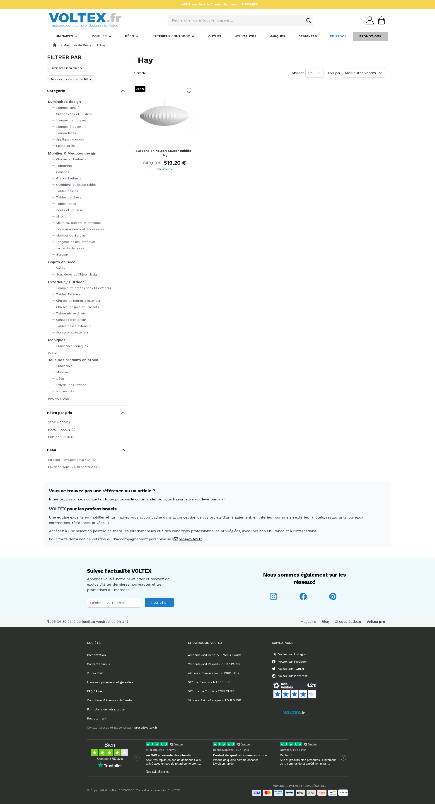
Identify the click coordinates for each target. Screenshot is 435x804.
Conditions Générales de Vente (109, 700)
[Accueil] (55, 45)
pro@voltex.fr (190, 539)
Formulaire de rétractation (106, 709)
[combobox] (240, 20)
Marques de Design (78, 45)
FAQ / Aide (94, 691)
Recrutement (96, 718)
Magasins (308, 622)
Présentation (96, 655)
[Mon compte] (368, 20)
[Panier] (380, 20)
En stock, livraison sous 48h (70, 79)
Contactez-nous (98, 664)
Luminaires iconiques (65, 68)
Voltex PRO (95, 673)
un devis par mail (210, 499)
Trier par (333, 73)
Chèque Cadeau (348, 622)
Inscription (159, 602)
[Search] (308, 20)
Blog (325, 622)
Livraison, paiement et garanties (110, 682)
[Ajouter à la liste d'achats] (189, 91)
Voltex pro (376, 622)
